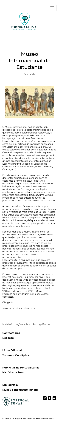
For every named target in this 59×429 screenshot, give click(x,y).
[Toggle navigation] (52, 8)
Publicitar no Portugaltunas (20, 367)
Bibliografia (10, 384)
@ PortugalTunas (17, 419)
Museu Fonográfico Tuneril (20, 389)
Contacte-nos (11, 333)
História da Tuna (13, 372)
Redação (8, 337)
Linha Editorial (12, 350)
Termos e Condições (15, 355)
